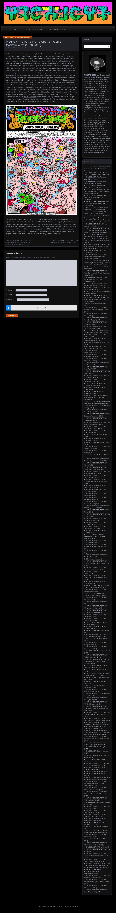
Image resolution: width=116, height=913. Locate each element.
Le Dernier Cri (47, 99)
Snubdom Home (10, 29)
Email (9, 295)
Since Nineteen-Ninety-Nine (32, 29)
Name (9, 290)
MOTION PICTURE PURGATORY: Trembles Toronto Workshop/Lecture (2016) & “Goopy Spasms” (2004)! (95, 557)
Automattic (75, 906)
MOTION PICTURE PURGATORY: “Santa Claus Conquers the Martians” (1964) (95, 577)
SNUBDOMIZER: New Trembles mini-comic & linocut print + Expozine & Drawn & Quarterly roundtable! (96, 191)
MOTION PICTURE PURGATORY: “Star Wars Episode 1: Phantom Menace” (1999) (96, 739)
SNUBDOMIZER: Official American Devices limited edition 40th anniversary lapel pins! (96, 240)
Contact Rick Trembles (56, 29)
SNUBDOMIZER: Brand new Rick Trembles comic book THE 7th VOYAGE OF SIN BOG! (96, 267)
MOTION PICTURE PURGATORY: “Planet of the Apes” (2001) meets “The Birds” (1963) (96, 708)
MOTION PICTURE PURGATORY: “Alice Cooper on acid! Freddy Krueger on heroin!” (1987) (97, 273)
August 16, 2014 (26, 37)
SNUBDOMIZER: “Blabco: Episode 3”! (97, 730)
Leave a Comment (34, 48)
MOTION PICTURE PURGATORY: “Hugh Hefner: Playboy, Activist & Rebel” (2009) (96, 882)
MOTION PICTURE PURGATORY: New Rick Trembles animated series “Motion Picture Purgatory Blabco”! (97, 246)
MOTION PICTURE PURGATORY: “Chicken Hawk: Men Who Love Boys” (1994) (95, 481)
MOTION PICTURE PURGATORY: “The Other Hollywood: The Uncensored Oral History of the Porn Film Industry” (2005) (18, 242)
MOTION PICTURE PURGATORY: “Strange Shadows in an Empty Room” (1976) (96, 310)
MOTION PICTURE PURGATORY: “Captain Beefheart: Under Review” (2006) (95, 547)
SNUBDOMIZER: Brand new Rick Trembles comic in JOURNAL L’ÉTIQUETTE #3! (95, 279)
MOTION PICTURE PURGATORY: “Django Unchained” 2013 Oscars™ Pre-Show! (96, 563)
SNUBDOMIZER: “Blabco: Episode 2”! (97, 771)
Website (9, 299)
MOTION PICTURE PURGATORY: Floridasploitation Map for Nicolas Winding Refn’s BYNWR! (95, 257)
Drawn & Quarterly (30, 97)
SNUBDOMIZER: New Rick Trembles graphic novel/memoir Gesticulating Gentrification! (96, 203)
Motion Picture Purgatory (20, 48)
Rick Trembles (14, 37)
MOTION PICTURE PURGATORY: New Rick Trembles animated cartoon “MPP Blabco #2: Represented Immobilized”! (97, 230)
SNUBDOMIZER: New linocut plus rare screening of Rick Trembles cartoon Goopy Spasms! (97, 169)
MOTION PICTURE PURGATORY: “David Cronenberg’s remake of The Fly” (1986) (96, 855)
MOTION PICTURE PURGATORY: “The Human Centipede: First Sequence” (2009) (97, 714)
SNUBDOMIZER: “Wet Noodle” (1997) (97, 847)
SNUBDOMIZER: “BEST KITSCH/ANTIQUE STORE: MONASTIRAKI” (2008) (92, 871)
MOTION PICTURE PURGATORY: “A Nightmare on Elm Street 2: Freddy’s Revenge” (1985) (96, 661)
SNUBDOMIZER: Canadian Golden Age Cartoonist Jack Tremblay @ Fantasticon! (96, 397)
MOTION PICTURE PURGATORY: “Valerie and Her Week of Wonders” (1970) (95, 794)
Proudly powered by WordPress (47, 906)
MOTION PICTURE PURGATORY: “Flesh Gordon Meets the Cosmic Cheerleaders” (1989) (95, 784)
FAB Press (67, 231)
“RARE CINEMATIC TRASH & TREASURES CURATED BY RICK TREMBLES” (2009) (94, 536)
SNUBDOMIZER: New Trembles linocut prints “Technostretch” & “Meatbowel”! (95, 197)
